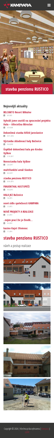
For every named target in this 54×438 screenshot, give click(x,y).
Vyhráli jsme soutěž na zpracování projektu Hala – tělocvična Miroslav (27, 122)
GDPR (27, 432)
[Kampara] (17, 4)
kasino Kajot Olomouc (15, 228)
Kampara (45, 428)
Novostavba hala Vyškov (16, 161)
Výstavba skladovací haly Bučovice (22, 141)
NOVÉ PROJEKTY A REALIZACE (18, 211)
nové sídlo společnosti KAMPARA (20, 203)
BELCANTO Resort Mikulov (17, 112)
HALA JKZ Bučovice (13, 195)
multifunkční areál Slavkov (18, 170)
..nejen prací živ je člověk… (18, 220)
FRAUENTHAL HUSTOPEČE (16, 186)
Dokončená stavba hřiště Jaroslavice (23, 133)
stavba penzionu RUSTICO (17, 178)
